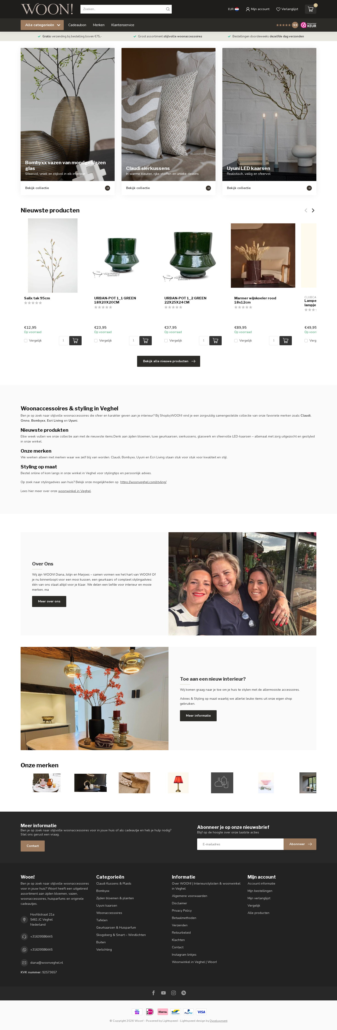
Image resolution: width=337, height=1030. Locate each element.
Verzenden (180, 925)
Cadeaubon (77, 24)
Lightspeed (170, 1021)
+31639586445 (41, 936)
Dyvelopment (218, 1021)
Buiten (101, 942)
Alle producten (258, 913)
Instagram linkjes (184, 954)
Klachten (178, 940)
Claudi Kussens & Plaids (113, 883)
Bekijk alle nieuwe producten (165, 361)
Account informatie (261, 883)
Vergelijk (35, 340)
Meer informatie (198, 715)
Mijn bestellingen (260, 891)
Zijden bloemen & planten (115, 898)
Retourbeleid (181, 932)
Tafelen (102, 920)
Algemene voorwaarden (189, 896)
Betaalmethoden (184, 918)
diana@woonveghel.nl (46, 962)
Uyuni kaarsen (106, 905)
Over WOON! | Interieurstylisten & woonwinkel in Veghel (206, 886)
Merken (99, 24)
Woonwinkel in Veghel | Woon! (194, 962)
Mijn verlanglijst (259, 898)
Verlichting (104, 949)
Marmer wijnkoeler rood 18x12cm (255, 300)
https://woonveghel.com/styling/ (143, 482)
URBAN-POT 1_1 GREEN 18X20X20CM (115, 300)
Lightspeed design (192, 1021)
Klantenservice (122, 24)
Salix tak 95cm (37, 298)
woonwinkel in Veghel (74, 491)
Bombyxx (102, 891)
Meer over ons (49, 601)
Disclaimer (179, 903)
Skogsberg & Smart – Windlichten (121, 935)
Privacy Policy (182, 910)
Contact (33, 846)
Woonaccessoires (109, 913)
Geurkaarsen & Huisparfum (116, 927)
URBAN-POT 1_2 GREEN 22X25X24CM (185, 300)
